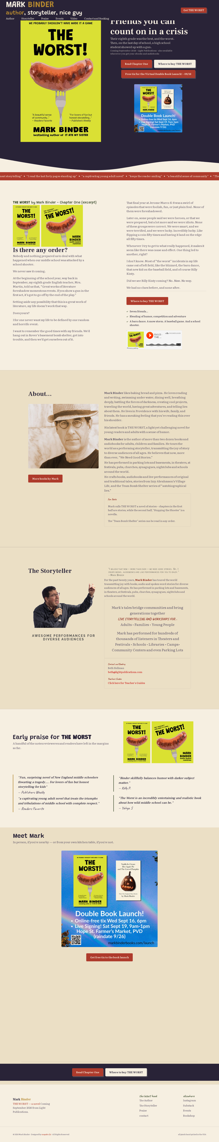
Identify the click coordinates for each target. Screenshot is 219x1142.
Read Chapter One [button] (136, 64)
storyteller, (43, 13)
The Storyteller (148, 1105)
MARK (30, 5)
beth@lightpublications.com (125, 672)
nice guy (70, 13)
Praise (45, 18)
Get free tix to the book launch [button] (109, 957)
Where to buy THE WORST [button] (175, 64)
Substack (188, 1105)
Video (73, 18)
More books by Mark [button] (45, 478)
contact (143, 1115)
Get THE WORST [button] (193, 10)
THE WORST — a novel (26, 1104)
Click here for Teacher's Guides (126, 683)
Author (10, 18)
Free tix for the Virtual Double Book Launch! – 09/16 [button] (158, 74)
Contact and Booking (96, 18)
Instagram (189, 1100)
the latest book (148, 1096)
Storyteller (27, 18)
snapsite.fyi (46, 1134)
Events (59, 18)
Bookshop (189, 1115)
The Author (146, 1100)
